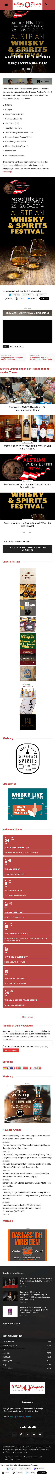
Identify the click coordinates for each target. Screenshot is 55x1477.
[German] (5, 1068)
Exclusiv (27, 404)
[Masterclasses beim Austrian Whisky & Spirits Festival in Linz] (27, 467)
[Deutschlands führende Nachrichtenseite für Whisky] (27, 5)
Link (45, 1046)
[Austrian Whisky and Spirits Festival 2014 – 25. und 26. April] (27, 506)
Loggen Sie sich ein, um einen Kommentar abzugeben (27, 549)
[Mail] (33, 1434)
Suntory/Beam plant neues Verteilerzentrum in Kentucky (41, 358)
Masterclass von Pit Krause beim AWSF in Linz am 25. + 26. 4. (27, 447)
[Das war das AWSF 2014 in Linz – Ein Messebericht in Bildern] (27, 390)
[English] (9, 1068)
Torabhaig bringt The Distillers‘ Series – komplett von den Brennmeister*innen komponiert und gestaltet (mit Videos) (27, 1195)
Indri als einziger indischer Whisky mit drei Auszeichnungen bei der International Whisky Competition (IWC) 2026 (23, 1208)
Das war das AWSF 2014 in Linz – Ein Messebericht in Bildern (27, 408)
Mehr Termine (27, 1017)
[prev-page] (24, 532)
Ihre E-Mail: (8, 1039)
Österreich (20, 50)
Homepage (7, 172)
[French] (13, 1068)
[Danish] (18, 1068)
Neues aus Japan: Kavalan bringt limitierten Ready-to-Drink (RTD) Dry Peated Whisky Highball (34, 1309)
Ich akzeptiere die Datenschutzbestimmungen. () (26, 1046)
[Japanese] (31, 1068)
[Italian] (22, 1068)
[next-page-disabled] (30, 532)
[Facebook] (14, 1434)
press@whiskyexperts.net (20, 1416)
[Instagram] (21, 1434)
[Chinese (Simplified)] (26, 1068)
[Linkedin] (27, 1434)
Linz (21, 346)
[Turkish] (39, 1068)
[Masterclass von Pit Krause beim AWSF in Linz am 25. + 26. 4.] (27, 428)
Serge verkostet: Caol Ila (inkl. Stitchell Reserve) (12, 358)
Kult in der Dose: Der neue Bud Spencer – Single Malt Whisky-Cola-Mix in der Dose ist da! (36, 1280)
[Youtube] (40, 1434)
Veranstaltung (33, 50)
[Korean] (35, 1068)
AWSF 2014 (14, 346)
